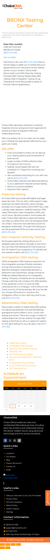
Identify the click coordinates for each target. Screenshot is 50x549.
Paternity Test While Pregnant (23, 349)
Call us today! (9, 57)
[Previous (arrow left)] (2, 547)
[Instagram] (15, 440)
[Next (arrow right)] (7, 547)
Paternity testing (14, 194)
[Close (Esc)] (18, 544)
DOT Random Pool (18, 368)
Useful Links (11, 488)
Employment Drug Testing (21, 363)
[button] (45, 5)
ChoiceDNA (10, 417)
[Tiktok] (19, 440)
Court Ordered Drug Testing (22, 365)
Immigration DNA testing (20, 257)
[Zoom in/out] (2, 544)
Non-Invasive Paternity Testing (23, 237)
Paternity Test (15, 351)
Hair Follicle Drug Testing (21, 354)
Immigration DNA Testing (20, 346)
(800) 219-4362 (10, 53)
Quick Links (10, 445)
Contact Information (16, 517)
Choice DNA (19, 540)
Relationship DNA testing (20, 303)
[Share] (13, 544)
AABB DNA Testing (18, 343)
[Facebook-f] (5, 440)
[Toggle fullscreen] (7, 544)
